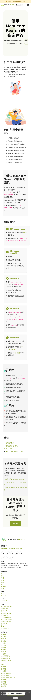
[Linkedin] (8, 553)
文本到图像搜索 (5, 656)
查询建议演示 (10, 443)
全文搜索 (3, 645)
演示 (2, 665)
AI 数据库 (3, 654)
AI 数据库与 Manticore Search (14, 479)
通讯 (2, 589)
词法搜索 (3, 647)
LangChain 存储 (6, 660)
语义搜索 (3, 637)
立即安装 (15, 523)
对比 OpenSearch (6, 619)
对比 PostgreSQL (6, 617)
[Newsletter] (12, 558)
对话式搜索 (4, 684)
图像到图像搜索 (5, 658)
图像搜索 (3, 682)
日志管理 (3, 652)
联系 (2, 582)
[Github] (3, 553)
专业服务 (17, 353)
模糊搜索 (3, 650)
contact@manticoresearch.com (11, 548)
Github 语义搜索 (6, 675)
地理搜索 (3, 686)
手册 (2, 578)
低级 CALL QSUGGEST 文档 (14, 451)
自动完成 (3, 641)
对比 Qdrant (5, 626)
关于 (2, 574)
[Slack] (21, 553)
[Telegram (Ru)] (8, 558)
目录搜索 (3, 669)
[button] (15, 694)
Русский (3, 596)
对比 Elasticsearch (6, 606)
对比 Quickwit (5, 628)
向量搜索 (3, 634)
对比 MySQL (4, 615)
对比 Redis (4, 624)
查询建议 (3, 643)
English (3, 594)
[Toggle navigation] (28, 4)
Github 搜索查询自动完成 (8, 677)
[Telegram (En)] (3, 558)
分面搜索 (3, 667)
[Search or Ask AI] (25, 4)
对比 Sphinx (4, 609)
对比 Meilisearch (6, 611)
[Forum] (17, 553)
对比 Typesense (6, 613)
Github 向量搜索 (6, 673)
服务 (2, 580)
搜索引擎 (3, 639)
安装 (2, 576)
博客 (2, 584)
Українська (4, 600)
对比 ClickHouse (6, 622)
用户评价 (3, 587)
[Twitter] (12, 553)
